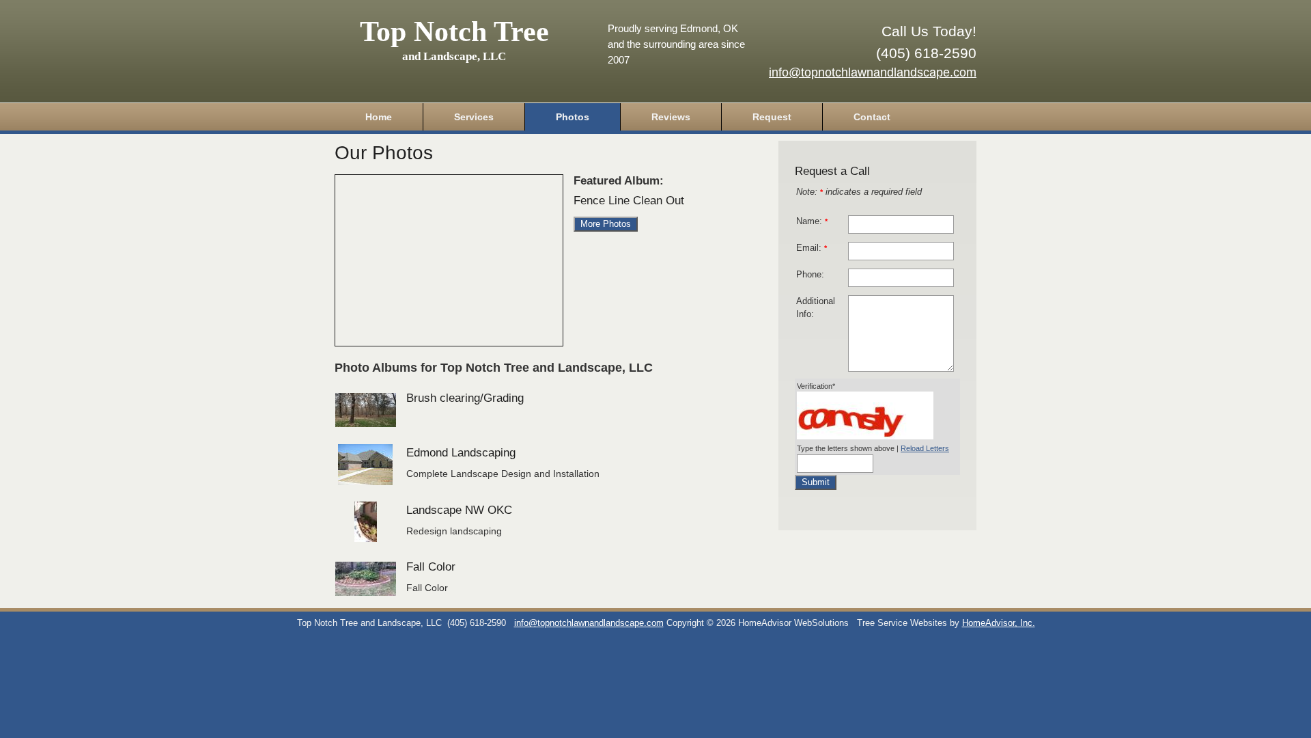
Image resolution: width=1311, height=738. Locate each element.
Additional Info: (815, 308)
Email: (811, 248)
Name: (812, 221)
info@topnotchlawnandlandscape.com (872, 72)
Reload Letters (925, 448)
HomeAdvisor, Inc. (998, 623)
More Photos (605, 224)
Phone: (810, 274)
